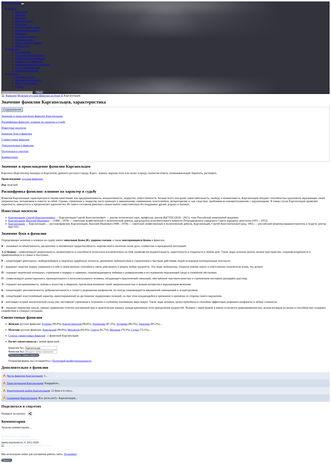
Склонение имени (26, 36)
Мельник (115, 329)
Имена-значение (11, 2)
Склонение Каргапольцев (22, 398)
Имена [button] (12, 8)
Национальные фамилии (29, 55)
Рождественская (71, 323)
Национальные (24, 21)
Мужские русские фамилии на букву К (40, 95)
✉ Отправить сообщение (16, 436)
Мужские (20, 18)
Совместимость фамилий (30, 58)
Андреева (122, 323)
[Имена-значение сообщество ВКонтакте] (26, 445)
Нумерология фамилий (28, 61)
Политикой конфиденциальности (72, 360)
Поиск (39, 92)
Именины (21, 33)
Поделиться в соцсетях (15, 151)
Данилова (144, 323)
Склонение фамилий (27, 67)
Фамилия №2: (16, 351)
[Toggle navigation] (22, 3)
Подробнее (70, 454)
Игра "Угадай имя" (26, 83)
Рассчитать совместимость (23, 355)
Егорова (47, 323)
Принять (6, 460)
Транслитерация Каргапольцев (25, 383)
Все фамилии (23, 52)
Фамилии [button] (13, 49)
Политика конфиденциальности (20, 439)
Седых (135, 329)
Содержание (12, 109)
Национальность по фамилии (32, 64)
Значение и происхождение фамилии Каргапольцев (32, 116)
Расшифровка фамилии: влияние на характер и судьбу (33, 122)
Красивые (21, 24)
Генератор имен (24, 39)
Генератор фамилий (26, 70)
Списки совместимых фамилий (26, 335)
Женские (20, 14)
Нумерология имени (27, 30)
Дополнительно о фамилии (18, 145)
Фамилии (11, 95)
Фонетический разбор (28, 80)
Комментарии (10, 157)
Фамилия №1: (16, 347)
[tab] (165, 109)
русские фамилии (32, 178)
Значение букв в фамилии (17, 133)
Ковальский (50, 329)
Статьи (19, 86)
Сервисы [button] (13, 73)
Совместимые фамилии (15, 139)
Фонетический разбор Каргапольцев (28, 390)
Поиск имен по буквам (28, 42)
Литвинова (98, 323)
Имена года (22, 45)
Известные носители (14, 127)
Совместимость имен (27, 27)
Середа (95, 329)
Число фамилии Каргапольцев (25, 375)
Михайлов (73, 329)
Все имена (21, 11)
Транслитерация (24, 77)
